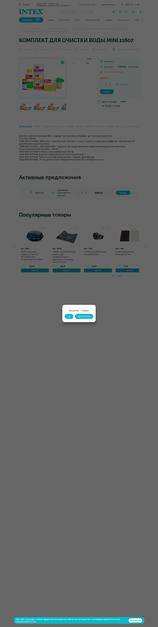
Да (69, 316)
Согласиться (135, 620)
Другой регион (84, 316)
